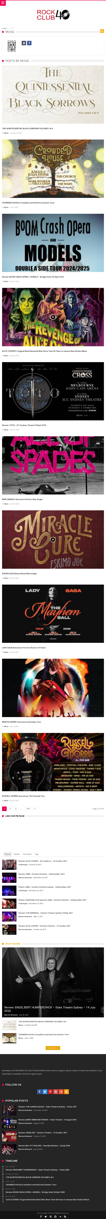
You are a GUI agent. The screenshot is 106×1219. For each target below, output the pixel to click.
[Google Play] (55, 1091)
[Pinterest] (50, 1091)
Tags (37, 854)
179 (28, 809)
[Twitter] (45, 1091)
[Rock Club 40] (53, 9)
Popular (8, 854)
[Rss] (66, 1091)
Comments (27, 854)
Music (6, 133)
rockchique (23, 864)
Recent (17, 854)
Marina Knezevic (25, 877)
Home (4, 28)
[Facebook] (39, 1091)
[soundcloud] (61, 1091)
